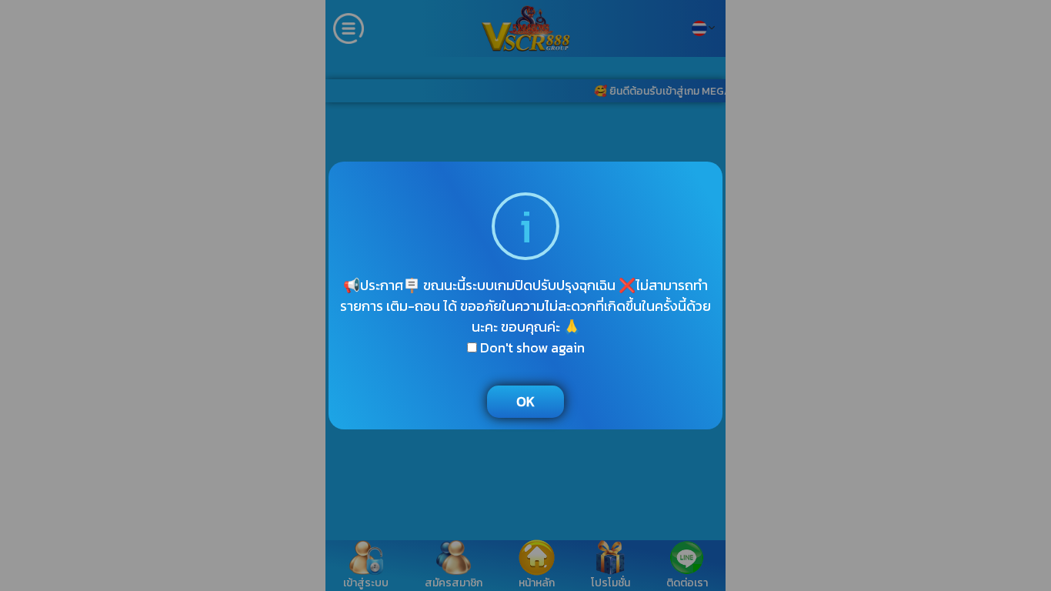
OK (525, 402)
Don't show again (531, 348)
